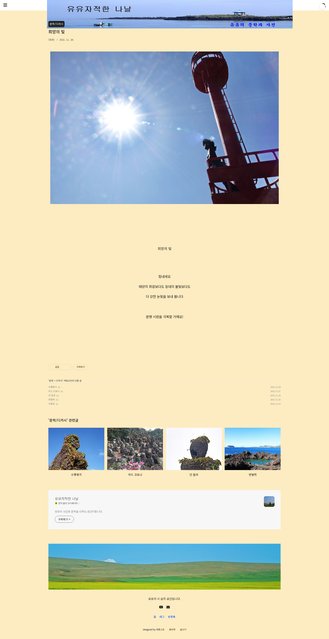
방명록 (171, 617)
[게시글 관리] (67, 367)
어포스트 (160, 629)
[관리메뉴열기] (322, 7)
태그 (162, 617)
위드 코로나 (53, 391)
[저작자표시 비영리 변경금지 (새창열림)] (93, 367)
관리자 (172, 629)
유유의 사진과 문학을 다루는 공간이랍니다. (79, 511)
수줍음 (51, 403)
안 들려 (51, 395)
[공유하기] (62, 367)
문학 (51, 380)
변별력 (51, 399)
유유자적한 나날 (66, 498)
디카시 (59, 380)
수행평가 (52, 386)
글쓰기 (183, 629)
